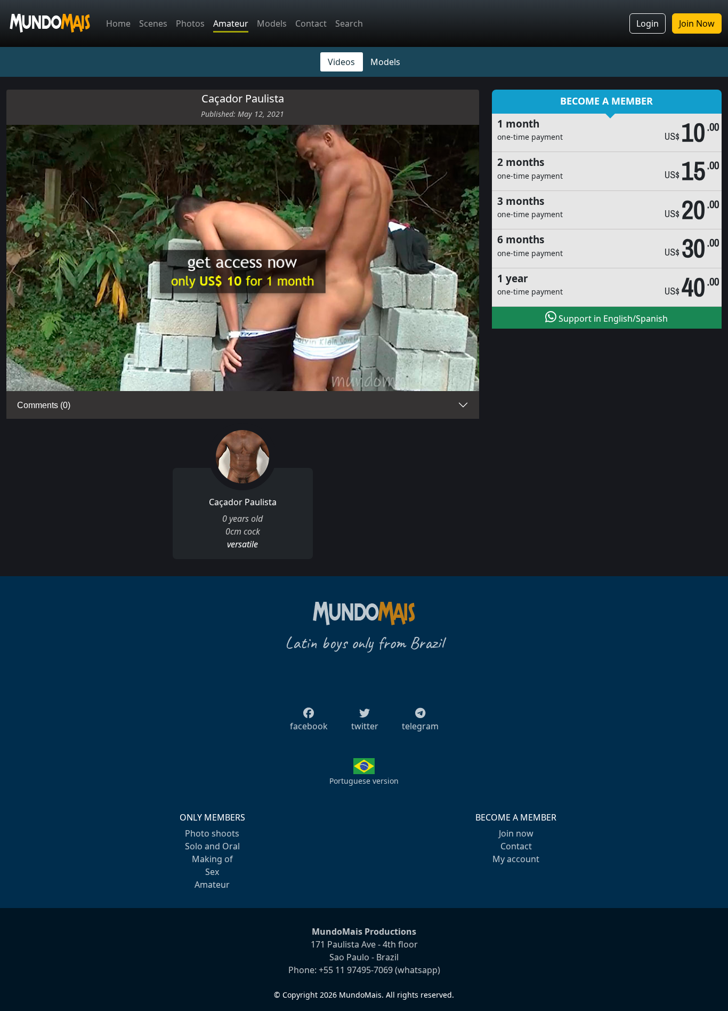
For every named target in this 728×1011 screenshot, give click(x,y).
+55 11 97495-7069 (356, 970)
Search (349, 23)
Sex (212, 872)
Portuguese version (364, 781)
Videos (341, 62)
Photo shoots (212, 833)
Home (118, 23)
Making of (212, 859)
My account (515, 859)
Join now (516, 833)
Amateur (230, 23)
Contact (311, 23)
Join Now (697, 23)
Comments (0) (43, 405)
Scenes (153, 23)
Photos (190, 23)
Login (647, 23)
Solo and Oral (212, 846)
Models (272, 23)
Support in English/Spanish (612, 318)
